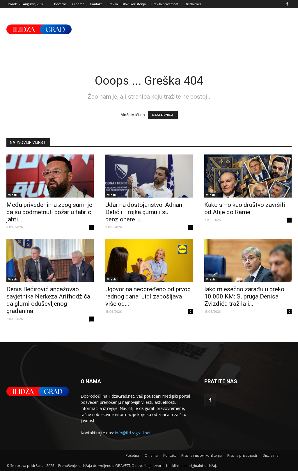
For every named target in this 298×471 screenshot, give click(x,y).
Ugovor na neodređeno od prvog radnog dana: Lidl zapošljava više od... (148, 296)
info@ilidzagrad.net (133, 433)
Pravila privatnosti (165, 4)
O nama (78, 4)
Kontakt (96, 4)
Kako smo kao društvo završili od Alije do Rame (244, 208)
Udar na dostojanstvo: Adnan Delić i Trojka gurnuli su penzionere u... (143, 212)
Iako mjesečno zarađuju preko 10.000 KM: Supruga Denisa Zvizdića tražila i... (244, 296)
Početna (60, 4)
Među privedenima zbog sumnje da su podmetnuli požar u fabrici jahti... (49, 212)
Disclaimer (193, 4)
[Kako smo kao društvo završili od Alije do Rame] (248, 176)
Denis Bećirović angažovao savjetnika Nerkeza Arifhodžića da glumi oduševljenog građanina (48, 300)
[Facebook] (287, 4)
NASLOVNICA (162, 115)
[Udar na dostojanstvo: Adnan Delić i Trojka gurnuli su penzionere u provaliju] (149, 176)
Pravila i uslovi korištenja (126, 4)
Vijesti (12, 195)
